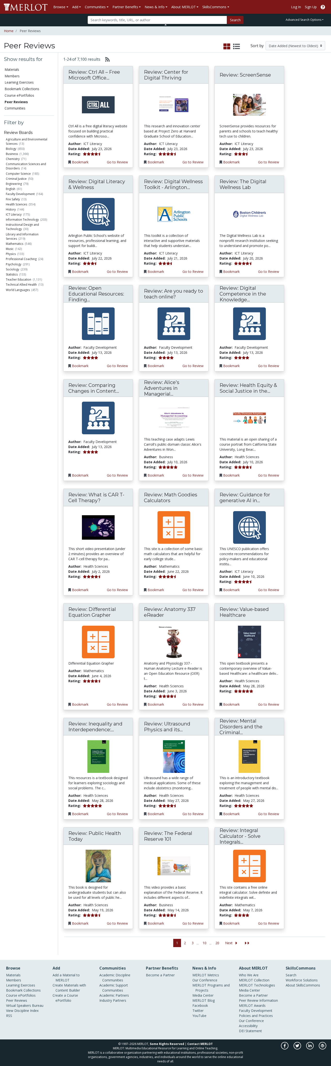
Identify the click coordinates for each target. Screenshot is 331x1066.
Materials (12, 69)
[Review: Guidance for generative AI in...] (249, 527)
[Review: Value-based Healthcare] (249, 641)
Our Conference (204, 980)
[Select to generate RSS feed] (105, 59)
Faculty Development (20, 194)
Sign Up (311, 7)
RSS (9, 1015)
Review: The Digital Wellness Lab (243, 184)
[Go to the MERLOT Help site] (323, 6)
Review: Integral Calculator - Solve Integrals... (240, 836)
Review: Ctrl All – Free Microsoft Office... (94, 75)
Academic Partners (114, 995)
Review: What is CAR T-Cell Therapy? (96, 497)
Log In (296, 7)
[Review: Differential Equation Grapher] (98, 641)
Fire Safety (13, 199)
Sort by (257, 45)
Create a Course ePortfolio (65, 998)
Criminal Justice (16, 179)
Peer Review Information (258, 1000)
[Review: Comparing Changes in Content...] (98, 417)
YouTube (199, 1015)
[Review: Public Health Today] (98, 865)
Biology (11, 149)
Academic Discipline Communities (114, 977)
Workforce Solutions (302, 980)
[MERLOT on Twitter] (297, 1048)
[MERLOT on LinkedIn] (310, 1048)
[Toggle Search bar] (166, 24)
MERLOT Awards (252, 1005)
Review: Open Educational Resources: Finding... (96, 294)
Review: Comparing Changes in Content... (93, 388)
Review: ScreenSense (245, 75)
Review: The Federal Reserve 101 (168, 836)
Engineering (14, 184)
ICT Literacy (14, 214)
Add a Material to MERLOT (66, 977)
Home (9, 31)
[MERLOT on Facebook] (285, 1048)
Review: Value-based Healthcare (244, 612)
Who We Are (249, 975)
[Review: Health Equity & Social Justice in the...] (249, 417)
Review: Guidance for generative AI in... (245, 497)
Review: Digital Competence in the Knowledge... (243, 294)
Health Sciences (16, 204)
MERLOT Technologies (257, 985)
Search (235, 20)
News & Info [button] (155, 7)
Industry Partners (112, 1000)
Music (10, 249)
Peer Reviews (16, 1000)
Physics (11, 254)
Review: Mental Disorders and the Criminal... (241, 726)
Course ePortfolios (19, 95)
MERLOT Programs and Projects (211, 988)
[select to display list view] (236, 46)
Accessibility (248, 1025)
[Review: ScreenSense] (249, 104)
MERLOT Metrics (205, 975)
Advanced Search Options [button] (303, 20)
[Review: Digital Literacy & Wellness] (98, 214)
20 (217, 943)
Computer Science (18, 174)
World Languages (18, 290)
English (10, 189)
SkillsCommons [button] (214, 7)
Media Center (202, 995)
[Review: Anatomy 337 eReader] (174, 641)
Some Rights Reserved (167, 1044)
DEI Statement (250, 1031)
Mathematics (14, 244)
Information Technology (22, 220)
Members (12, 76)
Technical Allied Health (21, 285)
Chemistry (13, 159)
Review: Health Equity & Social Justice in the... (248, 388)
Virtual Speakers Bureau (24, 1005)
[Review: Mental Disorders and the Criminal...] (249, 756)
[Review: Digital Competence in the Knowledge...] (249, 323)
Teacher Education (18, 279)
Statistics (12, 274)
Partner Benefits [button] (125, 7)
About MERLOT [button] (183, 7)
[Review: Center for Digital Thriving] (174, 104)
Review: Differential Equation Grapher (92, 612)
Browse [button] (59, 7)
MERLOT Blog (203, 1000)
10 (204, 943)
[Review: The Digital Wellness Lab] (249, 214)
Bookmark (80, 162)
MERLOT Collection (254, 980)
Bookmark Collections (22, 89)
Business (12, 154)
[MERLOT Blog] (322, 1048)
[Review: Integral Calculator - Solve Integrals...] (249, 865)
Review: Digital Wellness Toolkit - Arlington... (173, 184)
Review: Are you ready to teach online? (173, 294)
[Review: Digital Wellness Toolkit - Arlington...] (174, 214)
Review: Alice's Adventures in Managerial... (161, 388)
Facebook (200, 1005)
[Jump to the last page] (247, 943)
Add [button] (75, 7)
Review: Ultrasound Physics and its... (167, 726)
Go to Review (117, 162)
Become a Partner (160, 975)
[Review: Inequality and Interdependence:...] (98, 756)
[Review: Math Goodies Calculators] (174, 527)
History (11, 209)
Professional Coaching (21, 259)
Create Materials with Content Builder (69, 988)
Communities (15, 108)
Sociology (12, 269)
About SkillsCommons (303, 985)
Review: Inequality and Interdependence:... (95, 726)
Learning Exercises (19, 82)
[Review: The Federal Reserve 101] (174, 865)
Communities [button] (95, 7)
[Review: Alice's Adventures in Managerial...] (174, 417)
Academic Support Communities (113, 988)
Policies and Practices (256, 1015)
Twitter (198, 1010)
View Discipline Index (22, 1010)
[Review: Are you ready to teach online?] (174, 323)
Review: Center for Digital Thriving (166, 75)
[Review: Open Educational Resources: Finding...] (98, 323)
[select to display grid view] (226, 46)
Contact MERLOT (200, 1044)
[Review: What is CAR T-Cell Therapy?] (98, 527)
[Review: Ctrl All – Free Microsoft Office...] (98, 104)
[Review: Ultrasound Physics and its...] (174, 756)
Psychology (13, 264)
